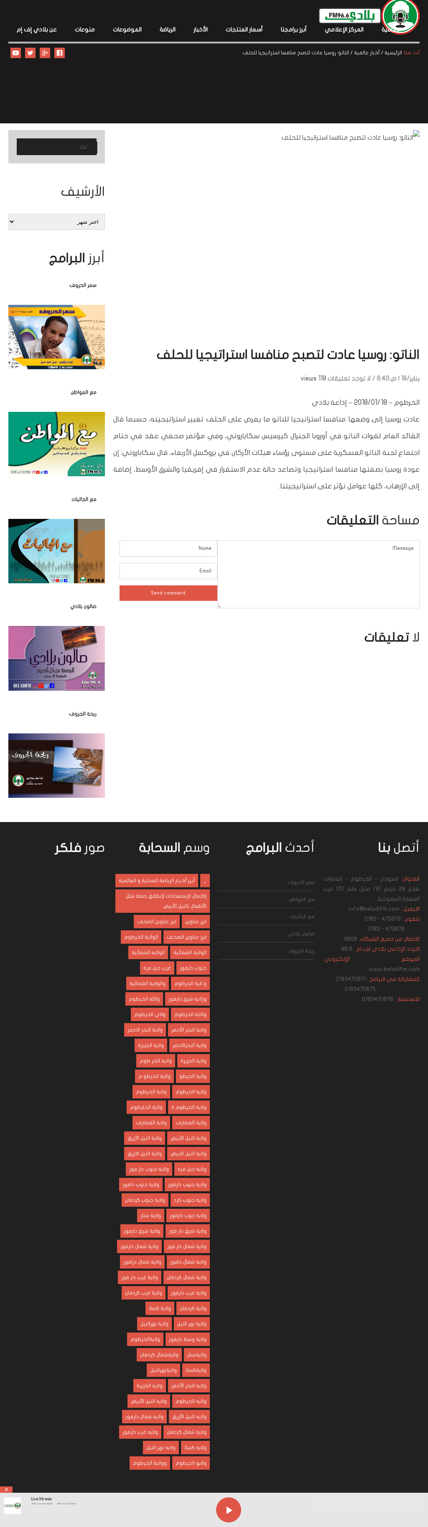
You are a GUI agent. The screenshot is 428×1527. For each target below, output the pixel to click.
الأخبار (201, 29)
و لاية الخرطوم (190, 983)
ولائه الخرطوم (144, 998)
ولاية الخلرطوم (146, 1107)
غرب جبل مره (157, 967)
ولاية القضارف (151, 1122)
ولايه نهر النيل (161, 1447)
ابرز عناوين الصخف (186, 937)
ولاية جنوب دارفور (187, 1184)
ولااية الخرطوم (190, 1014)
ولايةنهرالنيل (163, 1370)
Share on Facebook (42, 1503)
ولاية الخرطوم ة (188, 1107)
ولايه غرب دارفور (140, 1432)
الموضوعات (127, 29)
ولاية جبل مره (192, 1169)
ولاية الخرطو (192, 1076)
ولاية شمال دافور (188, 1261)
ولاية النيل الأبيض (188, 1138)
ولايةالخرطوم (145, 1339)
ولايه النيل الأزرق (189, 1416)
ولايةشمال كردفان (159, 1354)
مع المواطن (84, 392)
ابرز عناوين (195, 921)
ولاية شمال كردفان (186, 1277)
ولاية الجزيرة (193, 1060)
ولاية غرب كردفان (143, 1292)
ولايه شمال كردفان (186, 1432)
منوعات (85, 29)
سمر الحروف (83, 285)
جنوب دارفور (193, 967)
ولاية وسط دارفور (187, 1339)
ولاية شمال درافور (142, 1261)
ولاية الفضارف (191, 1122)
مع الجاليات (84, 499)
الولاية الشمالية (189, 952)
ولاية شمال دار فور (186, 1246)
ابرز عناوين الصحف (156, 921)
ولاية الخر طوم (156, 1060)
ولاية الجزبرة (151, 1045)
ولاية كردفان (193, 1308)
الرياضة (168, 29)
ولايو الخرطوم (191, 1463)
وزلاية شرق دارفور (187, 998)
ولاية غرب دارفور (188, 1292)
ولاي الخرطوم (150, 1014)
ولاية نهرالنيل (154, 1323)
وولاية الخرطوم (150, 1463)
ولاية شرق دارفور (142, 1230)
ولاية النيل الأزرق (144, 1138)
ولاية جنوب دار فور (149, 1169)
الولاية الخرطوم (141, 937)
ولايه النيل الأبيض (149, 1401)
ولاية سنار (150, 1215)
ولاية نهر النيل (191, 1323)
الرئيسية (391, 29)
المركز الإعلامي (344, 29)
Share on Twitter (66, 1503)
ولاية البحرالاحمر (189, 1045)
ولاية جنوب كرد (190, 1200)
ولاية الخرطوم (191, 1091)
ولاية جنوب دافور (140, 1184)
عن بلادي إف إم (37, 29)
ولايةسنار (196, 1354)
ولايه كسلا (195, 1447)
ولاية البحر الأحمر (188, 1029)
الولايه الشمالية (148, 952)
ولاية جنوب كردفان (145, 1200)
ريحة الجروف (83, 713)
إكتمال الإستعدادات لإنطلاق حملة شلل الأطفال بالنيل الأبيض (166, 901)
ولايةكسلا (196, 1370)
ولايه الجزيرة (150, 1385)
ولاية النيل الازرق (144, 1153)
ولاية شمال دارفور (139, 1246)
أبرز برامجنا (294, 29)
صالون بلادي (83, 606)
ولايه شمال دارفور (144, 1416)
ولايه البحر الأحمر (188, 1385)
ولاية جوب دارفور (188, 1215)
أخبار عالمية (367, 52)
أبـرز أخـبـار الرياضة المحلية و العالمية (157, 880)
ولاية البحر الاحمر (145, 1029)
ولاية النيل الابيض (188, 1153)
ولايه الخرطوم (191, 1401)
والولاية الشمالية (148, 983)
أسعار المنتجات (244, 29)
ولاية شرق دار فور (187, 1230)
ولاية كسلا (160, 1308)
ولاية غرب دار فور (139, 1277)
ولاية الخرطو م (154, 1076)
